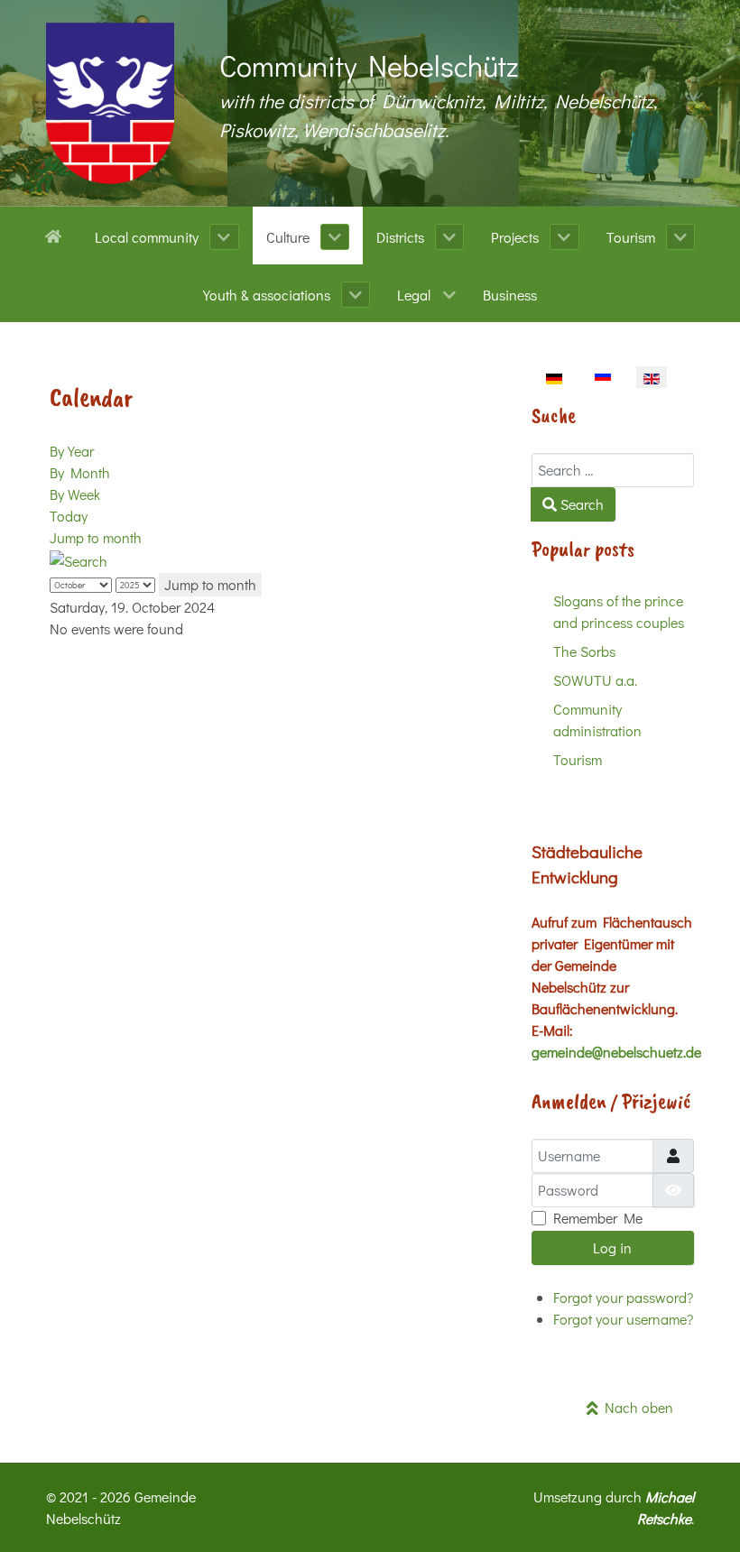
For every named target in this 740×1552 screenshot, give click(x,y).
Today (69, 515)
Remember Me (598, 1217)
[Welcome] (56, 235)
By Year (72, 450)
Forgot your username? (623, 1318)
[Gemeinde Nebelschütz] (110, 103)
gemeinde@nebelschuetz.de (616, 1051)
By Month (80, 472)
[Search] (78, 559)
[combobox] (613, 470)
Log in (612, 1247)
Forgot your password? (623, 1297)
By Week (75, 494)
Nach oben (635, 1407)
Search (580, 503)
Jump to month (96, 537)
